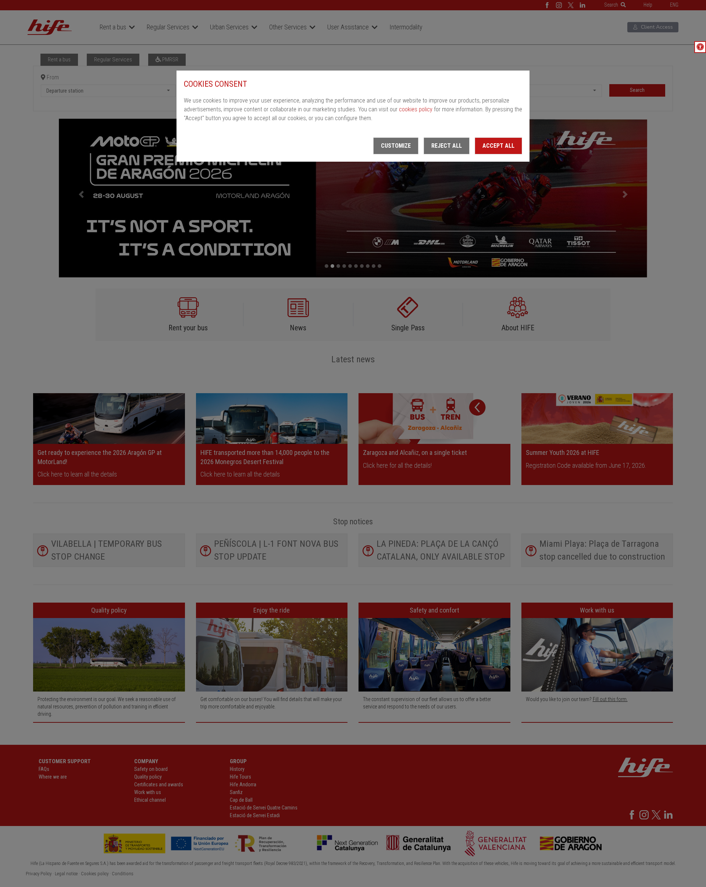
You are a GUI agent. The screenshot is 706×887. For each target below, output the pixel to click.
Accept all (498, 145)
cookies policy (415, 109)
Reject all (446, 145)
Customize (396, 145)
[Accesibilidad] (700, 47)
